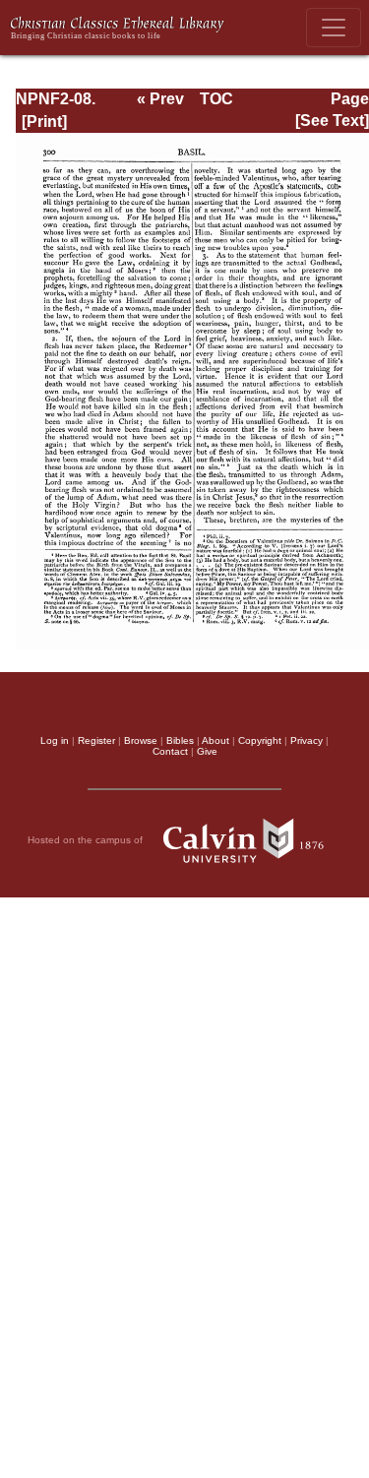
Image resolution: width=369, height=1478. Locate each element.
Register (96, 740)
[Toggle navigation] (333, 27)
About (215, 740)
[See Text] (332, 120)
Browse (140, 740)
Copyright (259, 740)
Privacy (306, 740)
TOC (216, 99)
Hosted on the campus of (87, 839)
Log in (54, 740)
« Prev (160, 99)
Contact (170, 751)
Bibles (180, 740)
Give (207, 751)
